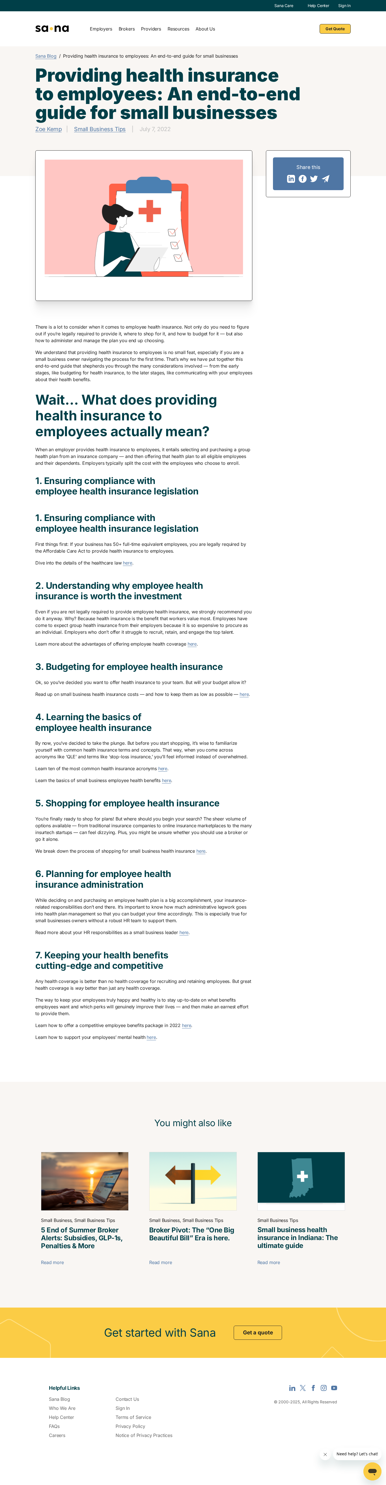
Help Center (318, 5)
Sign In (344, 5)
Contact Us (127, 1399)
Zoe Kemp (48, 129)
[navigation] (210, 28)
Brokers (127, 29)
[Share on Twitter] (314, 179)
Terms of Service (133, 1417)
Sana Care (283, 5)
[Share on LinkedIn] (291, 179)
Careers (57, 1435)
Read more (52, 1262)
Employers (101, 29)
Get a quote (258, 1332)
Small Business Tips (100, 129)
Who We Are (62, 1408)
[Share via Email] (325, 179)
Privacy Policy (130, 1426)
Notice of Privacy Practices (144, 1435)
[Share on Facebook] (303, 179)
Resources (178, 29)
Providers (151, 29)
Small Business (56, 1220)
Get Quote (335, 28)
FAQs (54, 1426)
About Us (205, 29)
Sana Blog (46, 56)
